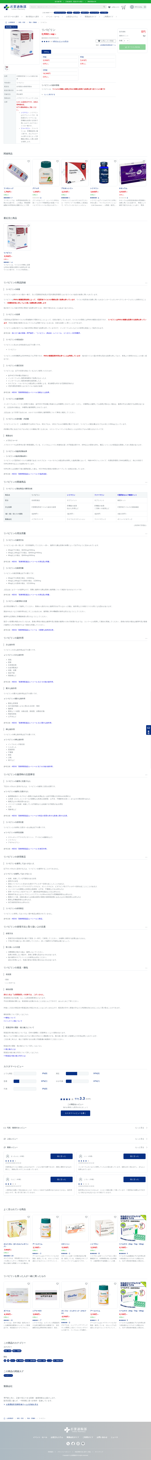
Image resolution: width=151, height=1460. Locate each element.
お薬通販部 (11, 22)
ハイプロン (104, 12)
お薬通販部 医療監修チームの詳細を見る (22, 1404)
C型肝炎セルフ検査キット (127, 495)
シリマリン (25, 112)
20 (12, 1256)
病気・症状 (22, 22)
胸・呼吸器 (20, 1360)
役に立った (61, 1156)
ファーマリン (25, 128)
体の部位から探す (32, 17)
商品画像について (11, 27)
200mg (46, 52)
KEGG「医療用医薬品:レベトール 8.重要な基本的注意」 (33, 630)
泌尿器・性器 (42, 1360)
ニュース (114, 1437)
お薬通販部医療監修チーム (108, 45)
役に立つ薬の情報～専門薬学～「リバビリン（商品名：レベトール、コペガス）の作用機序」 (47, 333)
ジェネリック (8, 1375)
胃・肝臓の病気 (58, 1360)
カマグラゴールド (60, 12)
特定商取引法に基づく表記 (83, 1452)
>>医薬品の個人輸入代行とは (15, 1056)
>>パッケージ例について (13, 1021)
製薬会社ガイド (90, 17)
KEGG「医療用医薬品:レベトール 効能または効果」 (31, 392)
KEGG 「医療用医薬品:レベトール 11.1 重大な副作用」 (32, 723)
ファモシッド (9, 188)
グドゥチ (35, 188)
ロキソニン (65, 1244)
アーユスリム (37, 1244)
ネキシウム (123, 188)
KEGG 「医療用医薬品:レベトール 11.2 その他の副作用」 (33, 682)
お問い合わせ (102, 1437)
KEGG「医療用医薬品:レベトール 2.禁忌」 (28, 919)
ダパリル (7, 1311)
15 (99, 1253)
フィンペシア (94, 12)
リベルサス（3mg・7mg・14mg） (132, 1244)
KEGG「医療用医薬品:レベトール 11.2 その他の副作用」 (33, 766)
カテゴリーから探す (11, 17)
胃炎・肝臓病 (33, 22)
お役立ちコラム (72, 17)
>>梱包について (10, 1018)
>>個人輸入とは (10, 1049)
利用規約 (50, 1452)
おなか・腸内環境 (30, 1360)
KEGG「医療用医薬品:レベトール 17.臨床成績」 (30, 474)
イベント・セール (52, 17)
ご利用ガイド (108, 17)
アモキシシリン (67, 188)
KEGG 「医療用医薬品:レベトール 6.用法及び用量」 (31, 562)
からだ (13, 1360)
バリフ (70, 12)
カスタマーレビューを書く (75, 1113)
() (60, 41)
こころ (49, 1360)
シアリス (76, 12)
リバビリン (8, 253)
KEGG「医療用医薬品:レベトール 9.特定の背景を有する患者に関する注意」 (40, 816)
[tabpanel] (22, 47)
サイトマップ (99, 1452)
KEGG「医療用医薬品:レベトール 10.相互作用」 (30, 849)
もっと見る (139, 1128)
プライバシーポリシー (64, 1452)
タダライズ (84, 12)
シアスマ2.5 (36, 1311)
